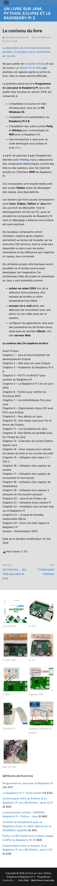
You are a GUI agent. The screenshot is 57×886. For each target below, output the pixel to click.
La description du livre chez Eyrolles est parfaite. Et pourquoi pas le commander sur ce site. (27, 52)
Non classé (11, 41)
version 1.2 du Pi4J (30, 67)
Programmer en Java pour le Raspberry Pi (28, 783)
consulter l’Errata (35, 63)
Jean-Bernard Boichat (17, 37)
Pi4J (17, 147)
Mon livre (36, 880)
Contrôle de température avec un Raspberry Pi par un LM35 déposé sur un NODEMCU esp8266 (27, 826)
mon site (49, 880)
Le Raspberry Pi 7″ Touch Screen (22, 792)
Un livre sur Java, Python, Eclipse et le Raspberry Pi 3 (27, 13)
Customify (8, 880)
